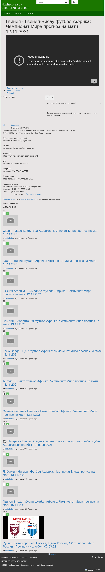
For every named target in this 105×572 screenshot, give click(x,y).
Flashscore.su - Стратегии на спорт (15, 6)
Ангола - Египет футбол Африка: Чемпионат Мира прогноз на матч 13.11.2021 (50, 382)
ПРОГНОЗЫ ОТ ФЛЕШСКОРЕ (14, 561)
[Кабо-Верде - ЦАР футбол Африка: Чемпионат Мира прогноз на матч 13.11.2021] (52, 341)
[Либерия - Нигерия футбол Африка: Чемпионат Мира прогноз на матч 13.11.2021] (52, 461)
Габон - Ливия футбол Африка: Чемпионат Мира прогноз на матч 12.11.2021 (49, 262)
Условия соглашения (28, 557)
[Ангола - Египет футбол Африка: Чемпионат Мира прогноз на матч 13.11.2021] (52, 371)
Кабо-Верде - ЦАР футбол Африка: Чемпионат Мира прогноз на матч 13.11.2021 (52, 352)
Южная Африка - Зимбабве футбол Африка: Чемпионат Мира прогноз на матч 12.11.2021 (47, 292)
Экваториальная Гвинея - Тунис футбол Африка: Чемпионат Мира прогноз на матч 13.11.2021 (50, 412)
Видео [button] (17, 13)
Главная (6, 13)
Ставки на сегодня (33, 194)
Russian (97, 569)
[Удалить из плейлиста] (7, 213)
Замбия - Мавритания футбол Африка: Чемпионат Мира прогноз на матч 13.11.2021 (51, 322)
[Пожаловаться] (53, 122)
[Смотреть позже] (4, 213)
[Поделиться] (47, 122)
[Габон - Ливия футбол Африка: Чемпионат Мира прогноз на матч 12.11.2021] (52, 250)
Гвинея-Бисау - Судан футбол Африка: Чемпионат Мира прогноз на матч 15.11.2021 (51, 503)
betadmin (15, 125)
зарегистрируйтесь (28, 199)
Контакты (14, 557)
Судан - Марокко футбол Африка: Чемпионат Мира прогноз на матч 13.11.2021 (51, 232)
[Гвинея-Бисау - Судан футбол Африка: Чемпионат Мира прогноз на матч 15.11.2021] (52, 491)
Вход (74, 2)
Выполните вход (10, 199)
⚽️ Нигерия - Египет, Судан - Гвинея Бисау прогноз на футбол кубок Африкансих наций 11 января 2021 (51, 443)
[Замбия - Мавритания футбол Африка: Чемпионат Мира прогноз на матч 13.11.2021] (52, 311)
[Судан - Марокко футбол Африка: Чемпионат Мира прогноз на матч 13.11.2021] (52, 220)
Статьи (29, 13)
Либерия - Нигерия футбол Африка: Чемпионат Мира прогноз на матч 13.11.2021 (49, 473)
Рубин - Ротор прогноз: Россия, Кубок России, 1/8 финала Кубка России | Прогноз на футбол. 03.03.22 (48, 544)
